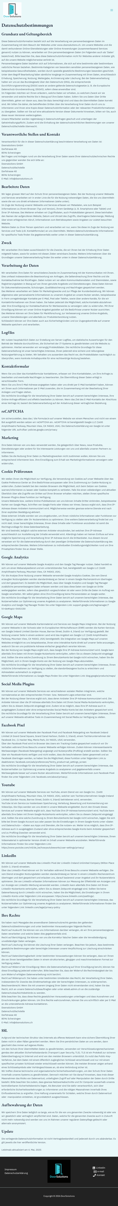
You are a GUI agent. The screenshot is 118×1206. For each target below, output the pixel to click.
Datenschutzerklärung (16, 1173)
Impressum (11, 1169)
